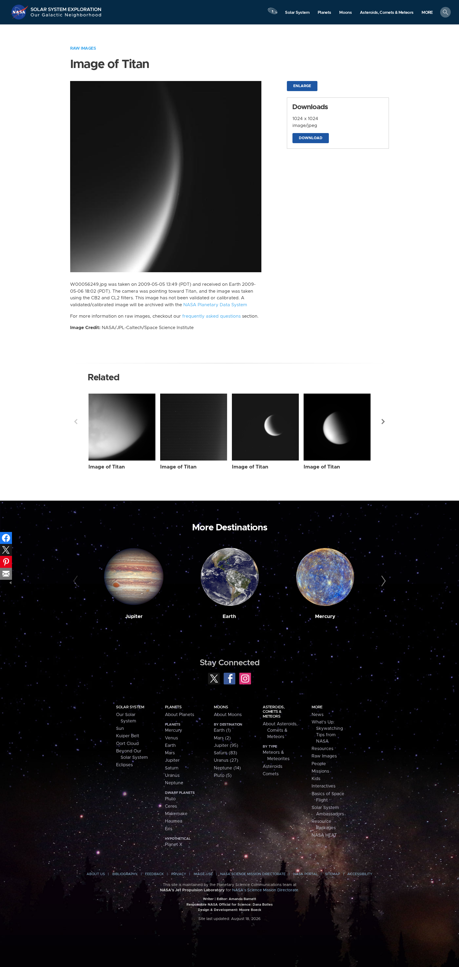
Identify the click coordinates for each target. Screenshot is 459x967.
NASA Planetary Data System (215, 305)
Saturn (171, 768)
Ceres (171, 806)
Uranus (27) (226, 760)
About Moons (228, 715)
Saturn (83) (225, 753)
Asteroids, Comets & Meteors (273, 711)
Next (383, 421)
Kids (316, 779)
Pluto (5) (223, 775)
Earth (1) (222, 730)
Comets (271, 774)
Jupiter (134, 616)
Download (310, 138)
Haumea (173, 821)
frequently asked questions (211, 316)
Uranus (172, 775)
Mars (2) (222, 738)
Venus (171, 738)
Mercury (325, 616)
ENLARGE (302, 86)
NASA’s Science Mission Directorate (265, 890)
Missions (320, 771)
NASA (20, 12)
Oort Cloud (127, 744)
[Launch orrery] (272, 13)
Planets (173, 707)
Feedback (154, 874)
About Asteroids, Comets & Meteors (280, 730)
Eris (168, 829)
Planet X (173, 844)
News (318, 715)
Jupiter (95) (226, 745)
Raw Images (83, 48)
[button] (427, 13)
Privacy (178, 874)
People (319, 764)
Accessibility (359, 874)
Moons (221, 707)
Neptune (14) (227, 768)
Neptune (174, 783)
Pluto (170, 799)
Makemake (176, 814)
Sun (120, 728)
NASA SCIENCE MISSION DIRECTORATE (253, 874)
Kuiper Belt (127, 736)
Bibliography (125, 874)
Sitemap (332, 874)
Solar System (130, 707)
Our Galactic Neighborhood (66, 16)
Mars (170, 753)
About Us (96, 874)
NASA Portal (305, 874)
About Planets (179, 715)
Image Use (203, 874)
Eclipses (124, 765)
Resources (322, 749)
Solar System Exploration (66, 8)
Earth (229, 616)
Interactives (323, 786)
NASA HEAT (324, 835)
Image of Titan (106, 467)
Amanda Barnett (242, 899)
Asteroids (272, 766)
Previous (76, 421)
